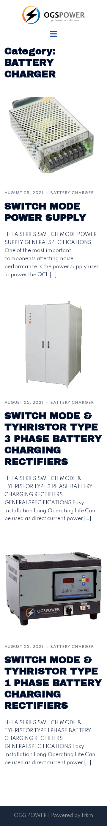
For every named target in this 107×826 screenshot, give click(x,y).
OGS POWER (30, 815)
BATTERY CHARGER (72, 193)
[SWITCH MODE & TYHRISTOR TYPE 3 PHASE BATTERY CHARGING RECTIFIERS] (53, 344)
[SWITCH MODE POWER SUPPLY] (53, 135)
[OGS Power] (53, 14)
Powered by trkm (72, 815)
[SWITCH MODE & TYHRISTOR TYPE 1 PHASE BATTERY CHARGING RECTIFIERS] (53, 588)
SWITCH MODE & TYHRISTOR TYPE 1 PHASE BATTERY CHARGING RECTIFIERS (53, 683)
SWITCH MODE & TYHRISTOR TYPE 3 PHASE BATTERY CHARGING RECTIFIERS (53, 439)
